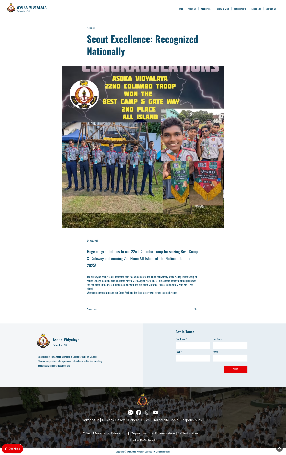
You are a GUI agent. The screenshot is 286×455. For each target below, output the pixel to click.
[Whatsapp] (130, 412)
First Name (180, 339)
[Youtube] (155, 412)
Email (178, 352)
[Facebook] (138, 412)
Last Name (217, 339)
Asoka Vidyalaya (66, 339)
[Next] (279, 448)
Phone (215, 352)
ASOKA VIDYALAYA (32, 7)
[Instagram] (147, 412)
